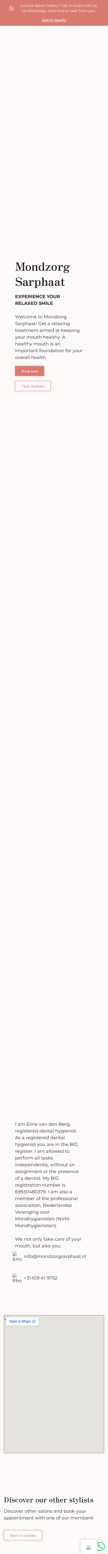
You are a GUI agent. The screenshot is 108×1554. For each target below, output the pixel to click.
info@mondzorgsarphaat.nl (55, 1256)
